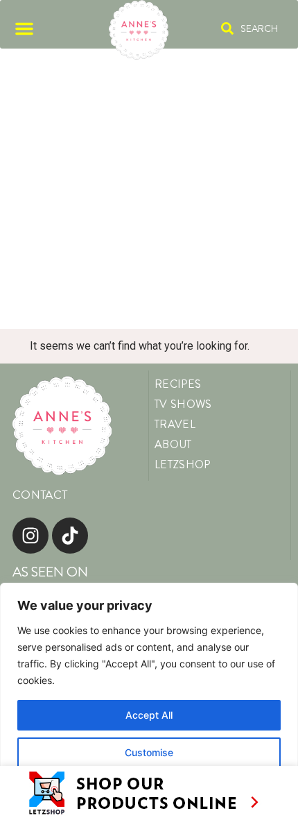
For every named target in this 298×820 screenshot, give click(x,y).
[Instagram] (30, 536)
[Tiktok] (70, 536)
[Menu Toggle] (24, 28)
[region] (149, 701)
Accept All (149, 715)
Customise (149, 752)
